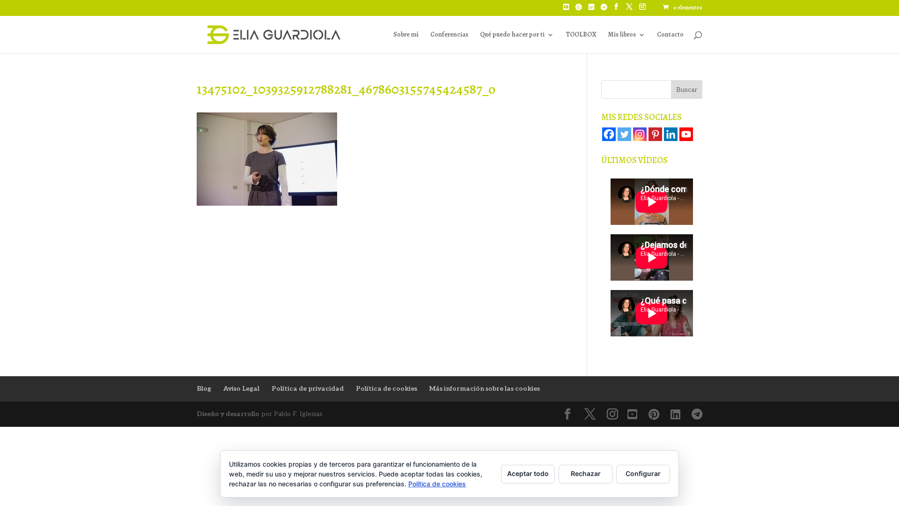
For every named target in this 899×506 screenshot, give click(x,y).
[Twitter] (624, 134)
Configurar (643, 473)
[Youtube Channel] (686, 134)
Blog (204, 389)
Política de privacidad (308, 389)
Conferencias (449, 35)
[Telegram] (604, 10)
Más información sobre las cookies (484, 389)
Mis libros (622, 35)
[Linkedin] (671, 134)
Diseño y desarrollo (228, 414)
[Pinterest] (578, 10)
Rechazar (586, 473)
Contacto (670, 35)
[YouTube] (566, 10)
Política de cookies (386, 389)
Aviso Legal (241, 389)
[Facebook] (609, 134)
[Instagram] (640, 134)
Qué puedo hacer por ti (512, 35)
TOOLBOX (581, 35)
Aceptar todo (528, 473)
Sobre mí (406, 35)
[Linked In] (591, 10)
